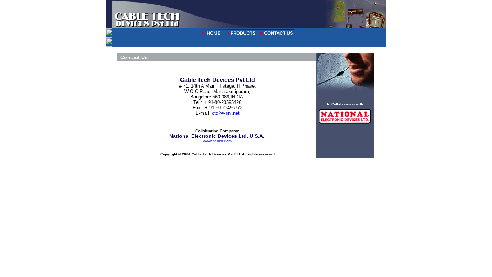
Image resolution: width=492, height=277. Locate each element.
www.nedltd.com (217, 141)
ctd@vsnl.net (226, 113)
